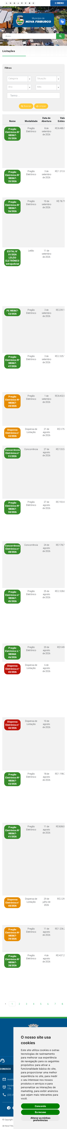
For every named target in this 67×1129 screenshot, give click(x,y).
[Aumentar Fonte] (10, 3)
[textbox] (17, 78)
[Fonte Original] (18, 3)
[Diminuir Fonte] (14, 3)
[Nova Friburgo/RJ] (20, 20)
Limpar (42, 106)
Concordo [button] (40, 1106)
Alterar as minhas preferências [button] (40, 1118)
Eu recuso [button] (40, 1112)
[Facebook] (9, 1108)
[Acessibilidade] (7, 3)
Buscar (27, 106)
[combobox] (19, 79)
